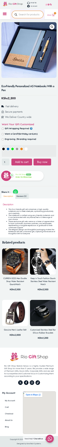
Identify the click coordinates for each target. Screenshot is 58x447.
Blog (7, 427)
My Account (10, 400)
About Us (9, 420)
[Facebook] (46, 5)
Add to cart (21, 162)
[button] (51, 26)
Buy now (42, 162)
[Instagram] (48, 5)
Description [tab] (8, 196)
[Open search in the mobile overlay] (27, 14)
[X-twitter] (20, 382)
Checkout (9, 413)
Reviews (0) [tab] (21, 196)
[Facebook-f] (26, 382)
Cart (7, 407)
